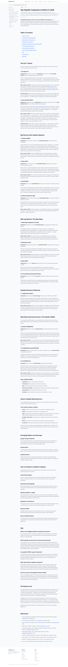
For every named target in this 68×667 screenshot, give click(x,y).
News (22, 7)
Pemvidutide (50, 244)
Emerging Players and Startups (13, 20)
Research (36, 1)
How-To (45, 1)
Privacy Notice (37, 660)
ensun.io (48, 641)
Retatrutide (51, 86)
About (56, 1)
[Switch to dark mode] (59, 1)
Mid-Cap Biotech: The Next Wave (13, 13)
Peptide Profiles (27, 1)
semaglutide (42, 103)
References (10, 27)
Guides (32, 1)
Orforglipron (48, 85)
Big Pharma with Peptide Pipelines (14, 12)
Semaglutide (41, 106)
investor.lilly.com (25, 618)
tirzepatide (31, 75)
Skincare (36, 654)
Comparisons (41, 1)
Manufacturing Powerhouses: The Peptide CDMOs (14, 17)
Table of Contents (11, 9)
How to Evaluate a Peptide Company (12, 22)
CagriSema (57, 116)
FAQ (9, 24)
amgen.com (54, 622)
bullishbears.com (43, 626)
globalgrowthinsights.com (27, 633)
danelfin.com (48, 639)
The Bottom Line (11, 25)
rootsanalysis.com (50, 637)
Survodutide (46, 224)
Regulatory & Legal (51, 1)
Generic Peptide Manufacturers (13, 18)
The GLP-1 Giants (11, 10)
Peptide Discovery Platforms (13, 15)
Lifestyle (36, 657)
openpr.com (51, 635)
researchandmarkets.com (31, 629)
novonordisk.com (40, 620)
